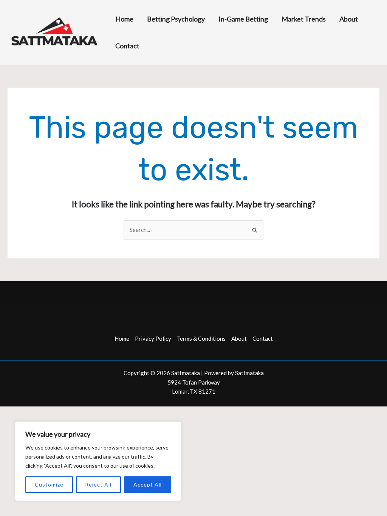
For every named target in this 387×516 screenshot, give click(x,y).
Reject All (98, 484)
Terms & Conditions (201, 338)
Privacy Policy (153, 338)
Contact (262, 338)
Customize (49, 484)
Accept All (147, 484)
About (239, 338)
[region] (98, 461)
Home (122, 338)
